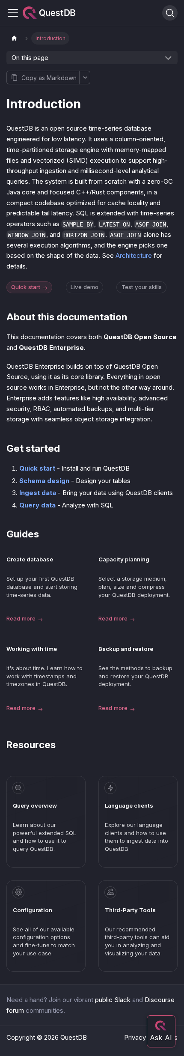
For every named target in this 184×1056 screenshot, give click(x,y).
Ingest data (37, 493)
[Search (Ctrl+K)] (170, 13)
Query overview (35, 805)
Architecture (134, 255)
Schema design (44, 481)
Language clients (129, 805)
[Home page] (14, 38)
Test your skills (142, 286)
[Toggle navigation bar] (12, 12)
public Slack (113, 1000)
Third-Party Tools (130, 910)
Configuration (32, 910)
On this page (30, 58)
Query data (37, 505)
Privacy (135, 1037)
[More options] (84, 77)
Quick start (25, 286)
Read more (21, 618)
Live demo (84, 286)
